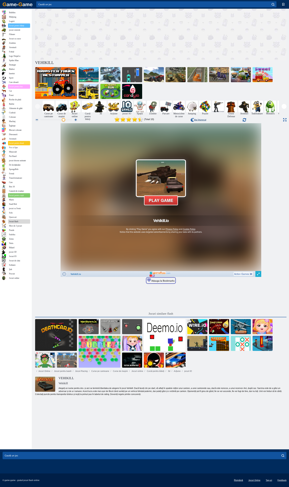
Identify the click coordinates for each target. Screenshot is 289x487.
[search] (273, 4)
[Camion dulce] (263, 74)
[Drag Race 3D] (176, 360)
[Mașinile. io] (110, 326)
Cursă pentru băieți (155, 371)
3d (168, 371)
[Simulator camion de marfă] (197, 74)
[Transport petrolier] (219, 74)
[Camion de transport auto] (89, 91)
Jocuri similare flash (161, 313)
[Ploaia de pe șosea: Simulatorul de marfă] (176, 74)
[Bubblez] (99, 352)
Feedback (281, 480)
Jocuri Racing (81, 371)
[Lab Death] (197, 343)
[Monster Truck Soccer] (89, 74)
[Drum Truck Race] (132, 74)
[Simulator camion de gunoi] (241, 74)
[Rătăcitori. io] (89, 326)
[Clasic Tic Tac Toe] (241, 343)
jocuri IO (188, 371)
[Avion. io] (241, 326)
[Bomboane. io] (132, 91)
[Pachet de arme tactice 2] (132, 360)
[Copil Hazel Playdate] (132, 343)
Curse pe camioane (100, 371)
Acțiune (177, 371)
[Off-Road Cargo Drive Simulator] (110, 74)
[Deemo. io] (165, 335)
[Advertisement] (98, 34)
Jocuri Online (44, 371)
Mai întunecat (200, 120)
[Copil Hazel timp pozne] (263, 326)
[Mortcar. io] (56, 335)
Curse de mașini (120, 371)
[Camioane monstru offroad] (154, 74)
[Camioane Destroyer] (56, 83)
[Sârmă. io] (197, 326)
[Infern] (219, 343)
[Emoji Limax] (219, 326)
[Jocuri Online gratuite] (18, 4)
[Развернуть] (284, 119)
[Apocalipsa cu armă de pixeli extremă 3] (67, 360)
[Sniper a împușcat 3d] (154, 360)
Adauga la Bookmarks (163, 280)
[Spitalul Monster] (45, 360)
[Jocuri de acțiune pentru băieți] (218, 106)
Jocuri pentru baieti (62, 371)
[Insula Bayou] (263, 343)
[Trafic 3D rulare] (110, 91)
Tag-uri (269, 480)
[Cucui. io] (132, 326)
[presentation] (37, 106)
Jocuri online (137, 371)
